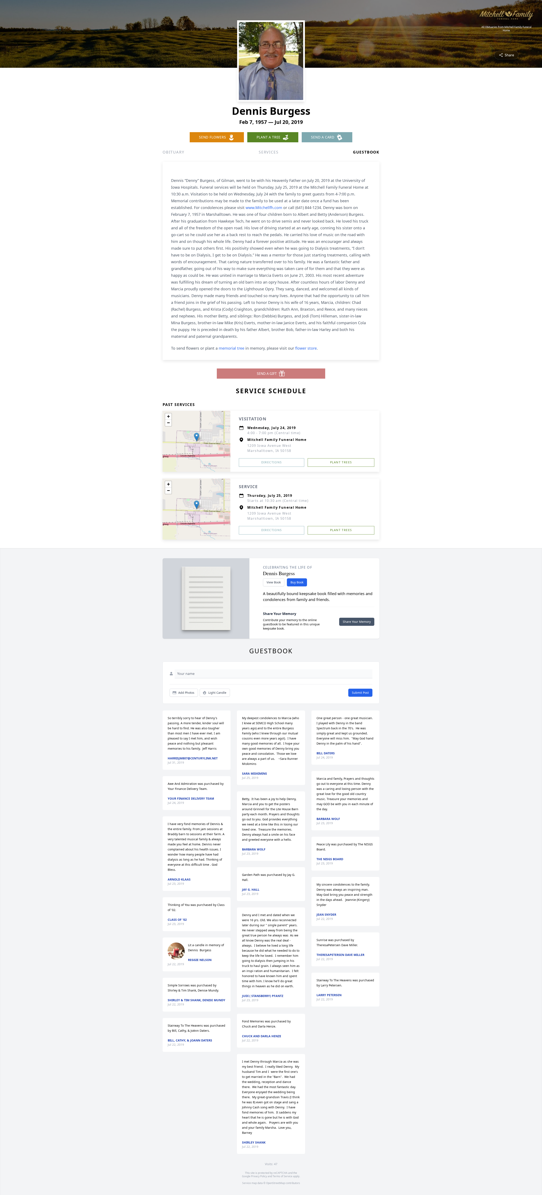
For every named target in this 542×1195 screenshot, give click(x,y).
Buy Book (296, 582)
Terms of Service (282, 1176)
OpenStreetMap (275, 1183)
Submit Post (360, 693)
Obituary (173, 152)
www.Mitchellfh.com (264, 207)
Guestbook (366, 152)
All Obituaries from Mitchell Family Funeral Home (506, 28)
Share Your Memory (357, 622)
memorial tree (231, 348)
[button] (196, 437)
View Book (274, 582)
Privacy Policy (259, 1176)
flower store (306, 348)
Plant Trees (341, 462)
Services (268, 152)
